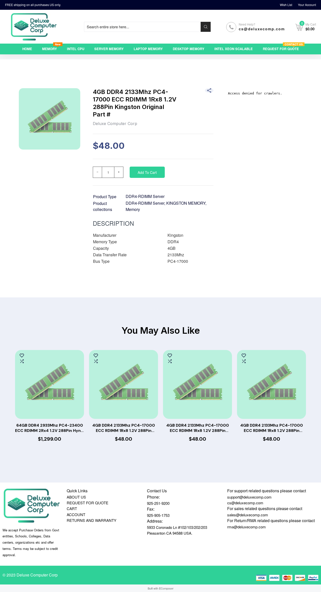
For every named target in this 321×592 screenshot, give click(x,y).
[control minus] (97, 172)
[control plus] (118, 172)
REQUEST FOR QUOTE (87, 502)
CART (72, 508)
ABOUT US (76, 497)
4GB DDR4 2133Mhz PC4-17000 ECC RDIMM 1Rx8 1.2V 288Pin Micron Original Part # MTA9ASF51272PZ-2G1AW (197, 428)
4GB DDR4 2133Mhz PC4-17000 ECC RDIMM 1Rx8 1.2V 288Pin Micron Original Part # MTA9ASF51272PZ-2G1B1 (123, 428)
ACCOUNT (76, 514)
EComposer (166, 588)
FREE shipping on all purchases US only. (33, 5)
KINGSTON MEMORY (185, 203)
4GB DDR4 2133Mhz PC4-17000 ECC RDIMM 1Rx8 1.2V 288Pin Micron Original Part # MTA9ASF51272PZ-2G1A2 (271, 428)
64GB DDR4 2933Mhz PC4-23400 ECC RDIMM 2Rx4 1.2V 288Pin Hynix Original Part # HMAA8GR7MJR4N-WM (49, 428)
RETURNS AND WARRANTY (91, 520)
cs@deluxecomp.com (262, 29)
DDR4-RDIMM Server (145, 196)
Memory (133, 209)
